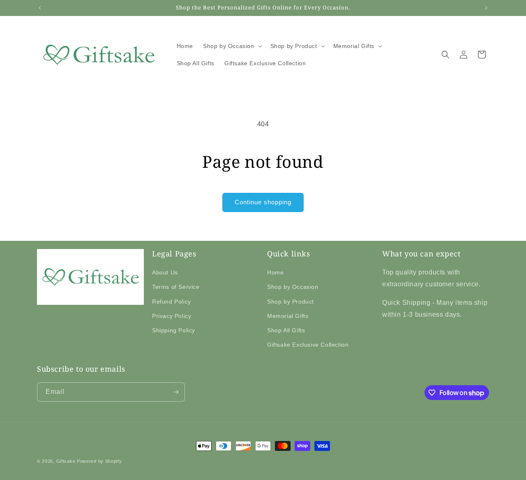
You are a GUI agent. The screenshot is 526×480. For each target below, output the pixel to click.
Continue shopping (263, 202)
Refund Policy (171, 301)
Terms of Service (176, 286)
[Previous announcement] (40, 8)
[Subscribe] (175, 392)
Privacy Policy (171, 316)
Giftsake (66, 461)
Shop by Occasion (292, 286)
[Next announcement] (486, 8)
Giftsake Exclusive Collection (307, 344)
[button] (231, 46)
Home (275, 272)
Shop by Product (290, 301)
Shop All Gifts (286, 330)
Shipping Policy (173, 330)
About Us (165, 272)
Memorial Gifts (287, 316)
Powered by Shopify (99, 461)
